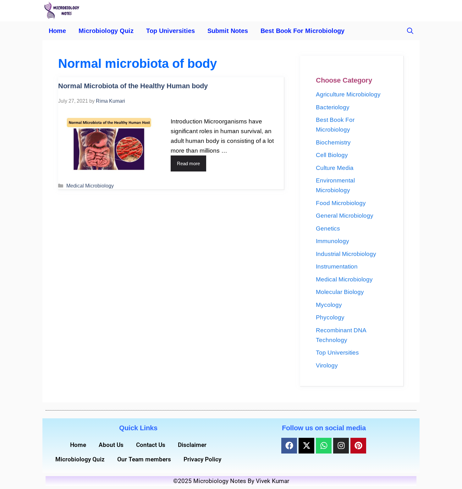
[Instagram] (341, 446)
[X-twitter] (306, 446)
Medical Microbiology (90, 185)
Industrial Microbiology (346, 254)
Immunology (332, 241)
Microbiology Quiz (106, 30)
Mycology (329, 305)
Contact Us (150, 444)
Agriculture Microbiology (348, 94)
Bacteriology (332, 107)
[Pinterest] (358, 446)
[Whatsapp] (324, 446)
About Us (111, 444)
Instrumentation (337, 266)
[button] (410, 30)
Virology (327, 365)
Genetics (328, 228)
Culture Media (335, 168)
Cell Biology (332, 155)
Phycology (330, 317)
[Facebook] (289, 446)
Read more (188, 163)
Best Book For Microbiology (302, 30)
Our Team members (144, 459)
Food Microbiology (341, 203)
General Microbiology (344, 215)
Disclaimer (192, 444)
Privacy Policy (202, 459)
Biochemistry (333, 142)
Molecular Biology (340, 292)
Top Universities (170, 30)
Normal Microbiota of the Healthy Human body (133, 86)
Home (57, 30)
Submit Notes (227, 30)
